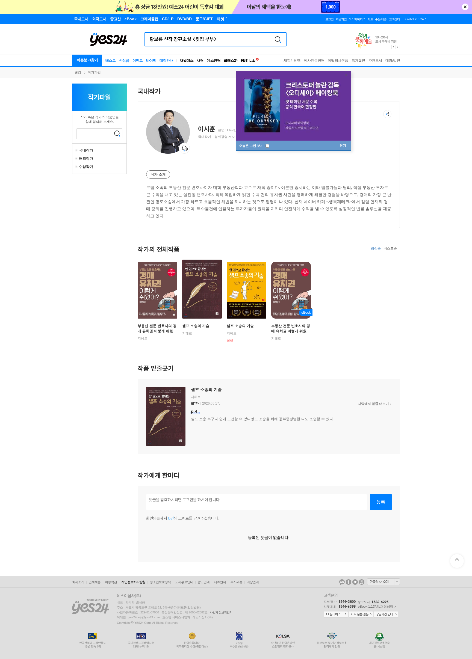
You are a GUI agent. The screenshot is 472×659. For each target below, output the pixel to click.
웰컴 (78, 72)
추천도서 (375, 60)
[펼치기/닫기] (77, 150)
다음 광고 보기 (398, 47)
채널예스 (186, 60)
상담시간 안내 (386, 614)
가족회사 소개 (383, 581)
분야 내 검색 (117, 133)
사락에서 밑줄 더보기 (373, 404)
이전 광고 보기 (393, 47)
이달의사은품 (338, 60)
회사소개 (78, 582)
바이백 (151, 60)
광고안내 (203, 582)
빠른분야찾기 (87, 60)
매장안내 (166, 60)
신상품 (124, 60)
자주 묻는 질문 (361, 614)
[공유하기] (387, 114)
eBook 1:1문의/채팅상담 (375, 606)
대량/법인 (392, 60)
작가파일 (94, 72)
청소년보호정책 (160, 582)
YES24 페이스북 (348, 582)
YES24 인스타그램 (361, 582)
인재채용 (94, 582)
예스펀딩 (213, 60)
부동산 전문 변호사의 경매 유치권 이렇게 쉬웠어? (157, 331)
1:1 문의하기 (336, 614)
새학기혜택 (292, 60)
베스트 (110, 60)
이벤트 (137, 60)
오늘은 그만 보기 (251, 146)
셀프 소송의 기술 (195, 326)
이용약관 (111, 582)
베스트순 (390, 248)
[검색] (278, 39)
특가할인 (358, 60)
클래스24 (231, 60)
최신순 (376, 248)
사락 (200, 60)
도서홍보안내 (184, 582)
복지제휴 (236, 582)
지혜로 (143, 338)
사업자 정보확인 (219, 612)
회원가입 (341, 19)
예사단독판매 (314, 60)
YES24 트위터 (355, 582)
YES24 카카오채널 (342, 582)
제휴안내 (220, 582)
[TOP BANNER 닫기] (465, 7)
